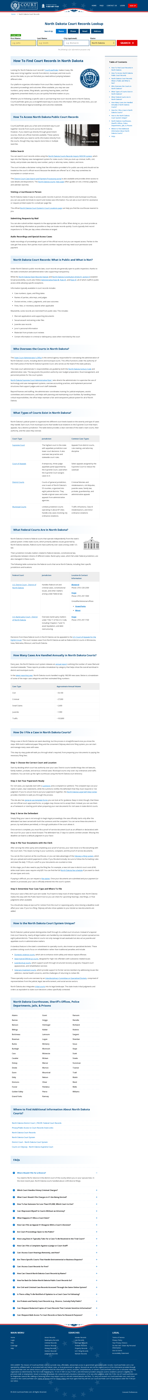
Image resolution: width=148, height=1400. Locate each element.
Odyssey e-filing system (83, 856)
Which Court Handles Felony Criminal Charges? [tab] (37, 1190)
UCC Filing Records (81, 1351)
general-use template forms (36, 800)
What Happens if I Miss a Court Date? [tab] (33, 1218)
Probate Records (81, 1346)
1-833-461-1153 (52, 6)
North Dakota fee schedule (72, 870)
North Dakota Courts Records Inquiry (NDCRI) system (70, 156)
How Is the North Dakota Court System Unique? (120, 117)
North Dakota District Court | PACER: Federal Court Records (36, 1123)
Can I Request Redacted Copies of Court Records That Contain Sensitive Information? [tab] (54, 1308)
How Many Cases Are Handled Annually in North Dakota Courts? (122, 104)
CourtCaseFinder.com (24, 5)
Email (84, 31)
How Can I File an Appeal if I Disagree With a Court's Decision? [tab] (44, 1225)
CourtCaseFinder (51, 70)
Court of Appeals (19, 463)
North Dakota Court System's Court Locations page (41, 208)
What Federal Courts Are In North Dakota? (121, 98)
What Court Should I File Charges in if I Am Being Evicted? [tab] (42, 1197)
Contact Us (112, 6)
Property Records (81, 1348)
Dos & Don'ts (117, 1351)
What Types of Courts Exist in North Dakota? (122, 93)
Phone (73, 31)
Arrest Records (50, 1337)
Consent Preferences (129, 1392)
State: (93, 38)
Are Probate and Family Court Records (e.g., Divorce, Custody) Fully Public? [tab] (49, 1301)
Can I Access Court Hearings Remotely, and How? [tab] (38, 1252)
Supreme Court (18, 445)
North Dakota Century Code (79, 369)
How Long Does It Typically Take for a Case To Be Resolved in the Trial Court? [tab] (51, 1239)
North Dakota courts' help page (51, 182)
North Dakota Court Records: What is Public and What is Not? (121, 80)
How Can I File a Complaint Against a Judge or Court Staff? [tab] (42, 1246)
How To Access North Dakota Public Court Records (122, 74)
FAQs (102, 6)
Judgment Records (51, 1354)
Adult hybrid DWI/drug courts (26, 959)
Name (61, 31)
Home (94, 6)
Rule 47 (73, 280)
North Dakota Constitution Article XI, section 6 (71, 277)
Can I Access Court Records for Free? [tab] (33, 1266)
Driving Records (50, 1348)
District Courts (18, 482)
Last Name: (42, 38)
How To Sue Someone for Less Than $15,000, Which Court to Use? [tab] (45, 1204)
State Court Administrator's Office (28, 358)
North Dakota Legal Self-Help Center (82, 792)
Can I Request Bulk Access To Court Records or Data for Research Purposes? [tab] (49, 1315)
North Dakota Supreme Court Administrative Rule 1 (31, 380)
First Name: (16, 38)
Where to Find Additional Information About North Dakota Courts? (120, 131)
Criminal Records (51, 1343)
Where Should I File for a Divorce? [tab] (31, 1173)
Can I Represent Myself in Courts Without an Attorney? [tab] (41, 1211)
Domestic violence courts (24, 954)
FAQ (12, 1343)
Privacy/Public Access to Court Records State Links (32, 1128)
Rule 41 (63, 280)
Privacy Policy (117, 1340)
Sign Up (133, 6)
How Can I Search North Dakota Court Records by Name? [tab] (41, 1273)
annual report (61, 664)
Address (97, 31)
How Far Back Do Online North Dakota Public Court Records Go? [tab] (44, 1280)
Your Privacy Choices (119, 1343)
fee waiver (46, 878)
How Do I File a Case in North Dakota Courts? (121, 111)
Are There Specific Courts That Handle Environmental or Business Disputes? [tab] (50, 1259)
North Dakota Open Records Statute (33, 277)
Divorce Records (50, 1346)
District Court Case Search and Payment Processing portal (37, 178)
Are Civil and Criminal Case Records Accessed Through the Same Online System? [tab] (52, 1287)
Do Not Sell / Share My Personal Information (124, 1347)
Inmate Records (80, 1337)
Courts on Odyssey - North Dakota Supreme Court (32, 1147)
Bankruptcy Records (52, 1340)
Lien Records (79, 1340)
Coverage (14, 1346)
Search (125, 43)
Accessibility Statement (120, 1353)
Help (12, 1348)
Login (122, 6)
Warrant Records (81, 1354)
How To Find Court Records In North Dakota (122, 69)
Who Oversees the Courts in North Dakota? (121, 87)
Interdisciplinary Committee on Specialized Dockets (66, 978)
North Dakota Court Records (24, 1132)
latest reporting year (24, 675)
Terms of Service (118, 1337)
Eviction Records (51, 1351)
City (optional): (70, 38)
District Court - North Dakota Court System (30, 1142)
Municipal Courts (19, 507)
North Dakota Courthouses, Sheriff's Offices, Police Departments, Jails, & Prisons (121, 123)
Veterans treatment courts (25, 970)
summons (46, 786)
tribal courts (40, 986)
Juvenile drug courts (22, 963)
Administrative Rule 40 (50, 280)
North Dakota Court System (23, 1137)
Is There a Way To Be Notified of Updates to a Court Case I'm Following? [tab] (48, 1294)
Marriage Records (81, 1343)
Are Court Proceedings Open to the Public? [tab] (35, 1232)
